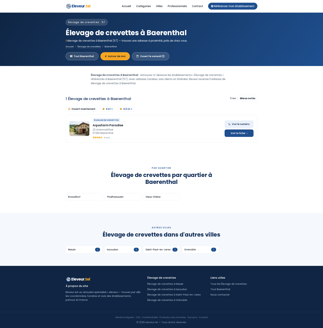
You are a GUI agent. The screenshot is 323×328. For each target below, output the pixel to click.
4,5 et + (127, 109)
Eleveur (81, 6)
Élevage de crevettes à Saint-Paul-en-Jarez (174, 294)
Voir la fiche (238, 133)
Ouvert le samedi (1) (152, 56)
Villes (159, 6)
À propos (192, 317)
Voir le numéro (241, 124)
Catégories (143, 6)
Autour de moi (116, 56)
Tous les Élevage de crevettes (228, 284)
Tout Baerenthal (84, 56)
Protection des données (172, 317)
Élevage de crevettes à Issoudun (167, 289)
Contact (197, 6)
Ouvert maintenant (83, 109)
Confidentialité (150, 317)
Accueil (126, 6)
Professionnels (177, 6)
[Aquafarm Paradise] (79, 128)
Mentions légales (124, 317)
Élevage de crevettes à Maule (165, 284)
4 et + (109, 109)
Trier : (234, 98)
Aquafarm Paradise (108, 125)
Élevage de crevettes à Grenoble (167, 300)
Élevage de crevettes (89, 46)
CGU (138, 317)
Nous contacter (220, 294)
